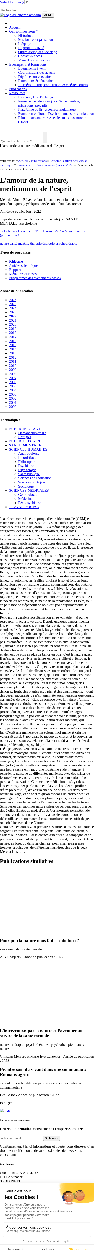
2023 (12, 312)
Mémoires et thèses (23, 274)
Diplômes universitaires (35, 77)
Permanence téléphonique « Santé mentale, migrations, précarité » (49, 103)
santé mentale (20, 243)
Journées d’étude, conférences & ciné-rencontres (53, 85)
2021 (12, 320)
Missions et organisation (35, 40)
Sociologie (26, 486)
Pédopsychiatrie (29, 503)
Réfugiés (24, 437)
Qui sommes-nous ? (23, 31)
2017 (12, 337)
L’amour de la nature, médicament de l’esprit (32, 146)
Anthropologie (28, 453)
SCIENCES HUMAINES (28, 449)
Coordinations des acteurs (36, 72)
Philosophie (26, 462)
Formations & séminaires (36, 81)
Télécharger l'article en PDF (20, 231)
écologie (48, 243)
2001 (12, 402)
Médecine (25, 499)
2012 (12, 357)
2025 (12, 304)
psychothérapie (66, 243)
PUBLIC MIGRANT (25, 429)
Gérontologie (27, 494)
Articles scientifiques (24, 266)
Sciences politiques (32, 482)
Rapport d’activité (31, 48)
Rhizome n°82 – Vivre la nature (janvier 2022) (44, 165)
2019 (12, 329)
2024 (12, 308)
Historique (25, 35)
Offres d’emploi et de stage (37, 52)
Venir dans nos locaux (34, 60)
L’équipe (24, 44)
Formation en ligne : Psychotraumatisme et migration (56, 113)
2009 (12, 370)
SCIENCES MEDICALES (29, 490)
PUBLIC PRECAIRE (25, 441)
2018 (12, 333)
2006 (12, 382)
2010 (12, 365)
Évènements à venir (32, 68)
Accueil (14, 27)
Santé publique (29, 474)
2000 (12, 407)
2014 (12, 349)
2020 (12, 324)
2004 (12, 390)
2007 (12, 378)
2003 (12, 394)
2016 (12, 341)
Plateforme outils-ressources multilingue (47, 109)
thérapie (36, 243)
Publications (18, 89)
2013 (12, 353)
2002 (12, 398)
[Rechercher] (45, 11)
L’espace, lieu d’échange (36, 97)
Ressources (17, 93)
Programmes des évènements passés (35, 278)
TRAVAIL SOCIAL (24, 507)
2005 (12, 386)
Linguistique (27, 457)
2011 (12, 361)
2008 (12, 374)
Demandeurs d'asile (32, 433)
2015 (12, 345)
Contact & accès (30, 56)
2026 (12, 300)
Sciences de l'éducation (35, 478)
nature (5, 243)
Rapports (15, 270)
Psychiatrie (26, 466)
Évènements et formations (27, 64)
